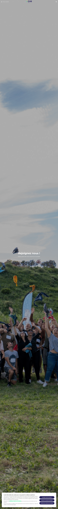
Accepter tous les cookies (47, 497)
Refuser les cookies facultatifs (46, 500)
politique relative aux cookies (15, 501)
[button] (56, 2)
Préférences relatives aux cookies (47, 503)
